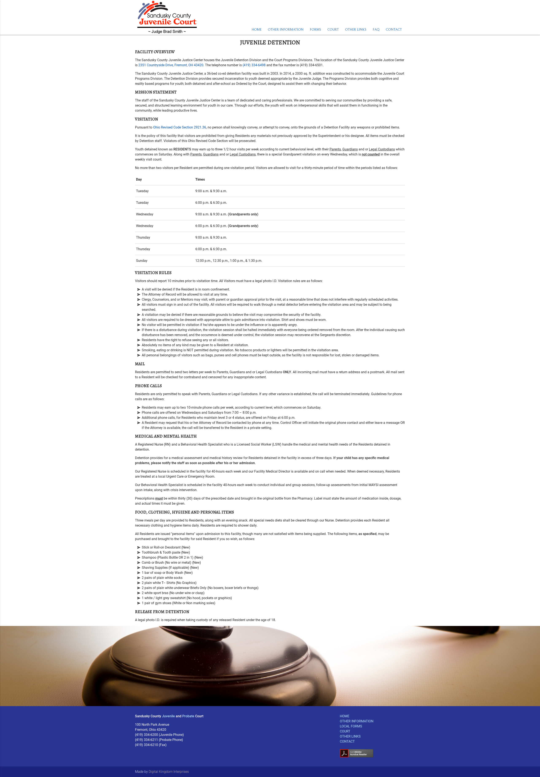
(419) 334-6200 (146, 735)
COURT (333, 29)
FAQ (376, 29)
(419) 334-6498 (254, 65)
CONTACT (394, 29)
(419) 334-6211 (146, 740)
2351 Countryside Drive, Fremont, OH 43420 (170, 65)
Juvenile (168, 716)
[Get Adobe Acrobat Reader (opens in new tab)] (356, 756)
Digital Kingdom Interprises (169, 772)
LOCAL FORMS (351, 726)
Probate (188, 716)
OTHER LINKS (355, 29)
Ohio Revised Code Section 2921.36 (179, 127)
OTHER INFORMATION (286, 29)
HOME (257, 29)
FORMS (315, 29)
